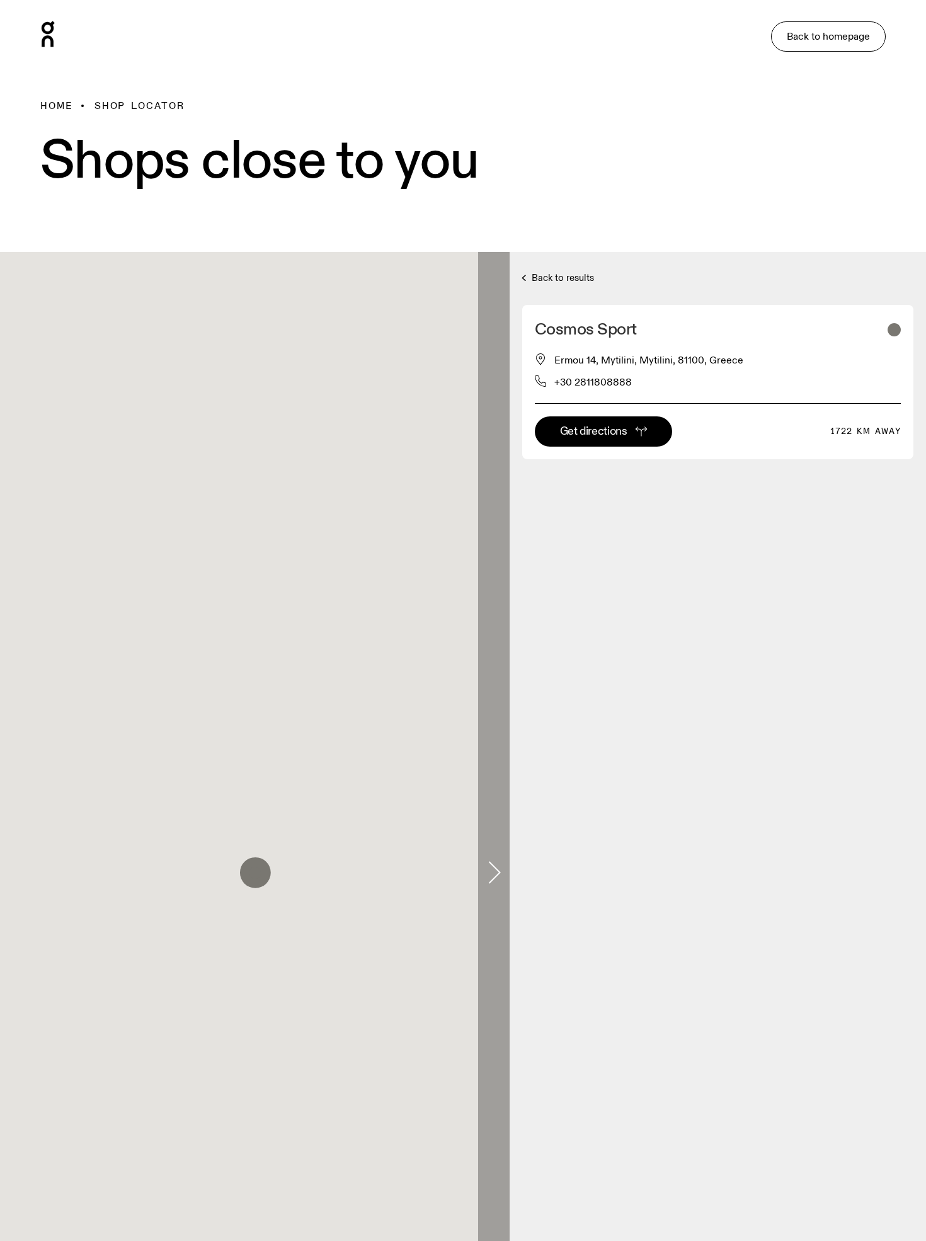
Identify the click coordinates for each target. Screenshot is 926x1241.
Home (56, 106)
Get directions (593, 431)
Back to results (561, 278)
